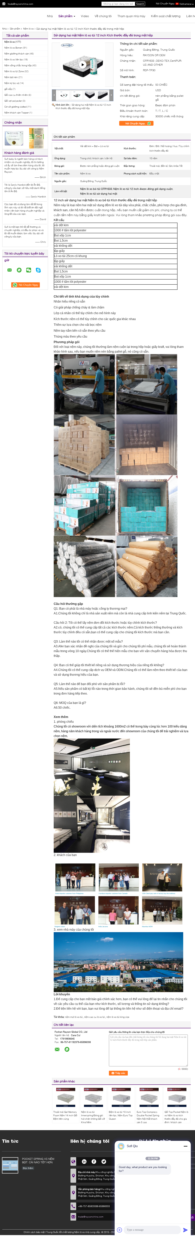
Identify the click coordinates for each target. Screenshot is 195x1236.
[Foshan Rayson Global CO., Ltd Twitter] (103, 1161)
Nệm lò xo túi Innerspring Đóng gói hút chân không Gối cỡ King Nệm (93, 1117)
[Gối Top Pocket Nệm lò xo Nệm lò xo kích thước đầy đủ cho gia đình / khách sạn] (177, 1097)
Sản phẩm (65, 16)
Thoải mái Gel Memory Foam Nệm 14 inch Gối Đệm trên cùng (65, 1115)
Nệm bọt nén (11, 77)
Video (85, 16)
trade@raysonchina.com (20, 3)
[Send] (185, 1230)
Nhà (50, 16)
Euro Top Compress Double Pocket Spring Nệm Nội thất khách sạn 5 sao (148, 1117)
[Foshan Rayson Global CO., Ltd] (23, 15)
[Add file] (119, 1230)
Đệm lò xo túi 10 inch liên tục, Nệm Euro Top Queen (121, 1115)
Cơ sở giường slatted (15, 106)
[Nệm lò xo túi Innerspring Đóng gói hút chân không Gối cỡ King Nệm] (93, 1097)
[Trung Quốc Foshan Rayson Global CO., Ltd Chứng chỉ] (13, 138)
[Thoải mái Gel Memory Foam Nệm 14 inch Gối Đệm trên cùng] (65, 1097)
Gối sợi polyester (13, 100)
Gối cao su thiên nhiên (16, 94)
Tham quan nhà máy (131, 16)
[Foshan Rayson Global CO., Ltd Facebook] (94, 1161)
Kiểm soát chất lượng (166, 16)
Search (140, 3)
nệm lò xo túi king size (117, 1017)
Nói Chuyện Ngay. (135, 123)
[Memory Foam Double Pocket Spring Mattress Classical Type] (82, 65)
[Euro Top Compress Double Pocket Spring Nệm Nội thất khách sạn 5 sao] (149, 1097)
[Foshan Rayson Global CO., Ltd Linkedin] (84, 1161)
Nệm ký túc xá (11, 83)
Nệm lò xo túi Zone (14, 71)
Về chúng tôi (103, 16)
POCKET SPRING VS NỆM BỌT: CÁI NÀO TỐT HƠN (38, 1160)
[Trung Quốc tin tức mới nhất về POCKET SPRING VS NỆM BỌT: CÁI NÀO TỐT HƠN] (10, 1165)
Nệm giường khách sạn (16, 53)
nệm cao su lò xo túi (94, 1017)
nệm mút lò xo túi (74, 1017)
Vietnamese (185, 3)
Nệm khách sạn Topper (16, 112)
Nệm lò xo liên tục (13, 59)
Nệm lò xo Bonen (13, 47)
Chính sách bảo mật (34, 1232)
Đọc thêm (28, 1168)
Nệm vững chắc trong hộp (18, 65)
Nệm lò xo (28, 28)
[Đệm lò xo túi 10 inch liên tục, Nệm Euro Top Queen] (121, 1097)
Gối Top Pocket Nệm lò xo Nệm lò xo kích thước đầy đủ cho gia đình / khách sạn (176, 1117)
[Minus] (185, 1146)
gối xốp (8, 89)
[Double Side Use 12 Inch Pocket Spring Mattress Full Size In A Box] (77, 94)
